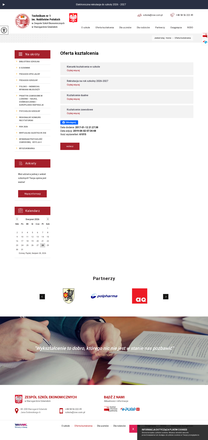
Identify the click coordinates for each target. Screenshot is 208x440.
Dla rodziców (143, 27)
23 (17, 245)
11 (27, 237)
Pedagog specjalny (29, 74)
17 (22, 241)
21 (43, 241)
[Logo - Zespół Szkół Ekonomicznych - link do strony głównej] (41, 18)
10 (22, 237)
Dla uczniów (125, 27)
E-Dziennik (24, 68)
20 (38, 241)
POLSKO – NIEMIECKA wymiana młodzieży (29, 88)
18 (27, 241)
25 (27, 245)
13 (38, 237)
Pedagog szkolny (28, 80)
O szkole (85, 27)
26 (32, 245)
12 (32, 237)
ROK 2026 (23, 126)
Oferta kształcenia (104, 27)
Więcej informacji (32, 194)
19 (32, 241)
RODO (190, 27)
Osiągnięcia (176, 27)
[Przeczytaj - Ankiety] (37, 163)
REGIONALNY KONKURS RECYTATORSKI (30, 119)
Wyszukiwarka (27, 148)
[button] (4, 4)
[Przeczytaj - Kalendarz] (36, 211)
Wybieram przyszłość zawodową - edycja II (30, 140)
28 (43, 245)
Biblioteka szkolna (29, 61)
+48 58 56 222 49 (184, 15)
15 (48, 237)
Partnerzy (160, 27)
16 (17, 241)
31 (22, 250)
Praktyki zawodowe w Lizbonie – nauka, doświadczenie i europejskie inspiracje (31, 100)
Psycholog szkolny (29, 111)
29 (48, 245)
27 (38, 245)
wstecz (69, 146)
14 (43, 237)
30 (17, 250)
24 (22, 245)
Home (168, 38)
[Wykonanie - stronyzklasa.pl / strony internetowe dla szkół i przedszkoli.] (21, 426)
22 (48, 241)
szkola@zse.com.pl (153, 15)
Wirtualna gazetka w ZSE (32, 133)
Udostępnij (71, 122)
